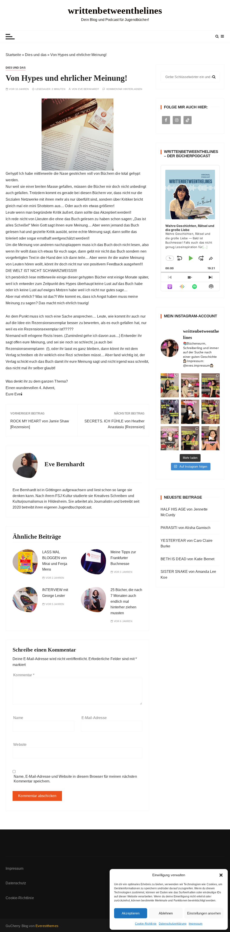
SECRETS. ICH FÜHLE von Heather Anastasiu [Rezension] (114, 424)
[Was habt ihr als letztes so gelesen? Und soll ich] (210, 438)
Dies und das (35, 55)
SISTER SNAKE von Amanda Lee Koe (188, 574)
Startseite (13, 55)
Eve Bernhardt (88, 89)
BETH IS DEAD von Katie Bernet (187, 559)
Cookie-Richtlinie (146, 923)
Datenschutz (16, 883)
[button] (221, 875)
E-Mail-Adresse (94, 718)
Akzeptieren (131, 913)
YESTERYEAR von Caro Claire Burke (186, 543)
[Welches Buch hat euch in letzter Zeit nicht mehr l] (210, 412)
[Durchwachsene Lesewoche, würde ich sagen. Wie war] (190, 412)
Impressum (195, 923)
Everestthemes (46, 926)
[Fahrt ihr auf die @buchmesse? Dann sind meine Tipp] (170, 412)
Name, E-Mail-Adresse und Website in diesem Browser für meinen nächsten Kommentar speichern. (75, 779)
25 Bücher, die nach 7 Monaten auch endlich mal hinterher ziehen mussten (126, 601)
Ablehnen (166, 913)
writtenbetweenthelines (115, 10)
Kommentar (23, 675)
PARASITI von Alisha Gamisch (185, 528)
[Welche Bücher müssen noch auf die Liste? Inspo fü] (210, 385)
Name (18, 718)
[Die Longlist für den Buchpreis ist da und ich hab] (170, 438)
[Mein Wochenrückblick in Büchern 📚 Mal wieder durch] (170, 385)
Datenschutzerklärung (172, 923)
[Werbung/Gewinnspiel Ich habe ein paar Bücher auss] (190, 385)
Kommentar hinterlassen (124, 89)
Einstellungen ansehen (204, 913)
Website (20, 744)
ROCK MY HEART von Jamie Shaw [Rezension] (39, 424)
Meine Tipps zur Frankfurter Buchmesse (123, 557)
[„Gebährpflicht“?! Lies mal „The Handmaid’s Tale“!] (190, 438)
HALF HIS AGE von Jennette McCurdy (184, 512)
